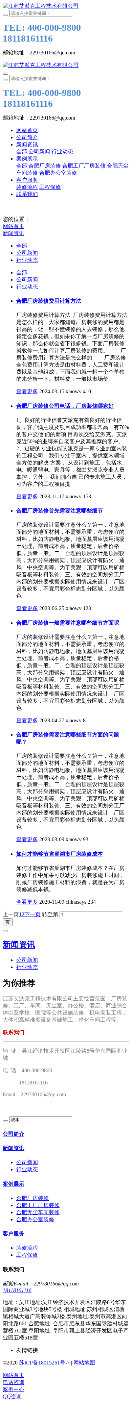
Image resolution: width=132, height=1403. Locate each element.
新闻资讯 (13, 233)
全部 (21, 151)
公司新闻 (27, 253)
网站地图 (84, 1363)
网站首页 (27, 130)
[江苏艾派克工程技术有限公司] (66, 6)
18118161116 (17, 1290)
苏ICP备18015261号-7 (44, 1363)
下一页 (32, 914)
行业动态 (27, 260)
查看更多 (27, 391)
